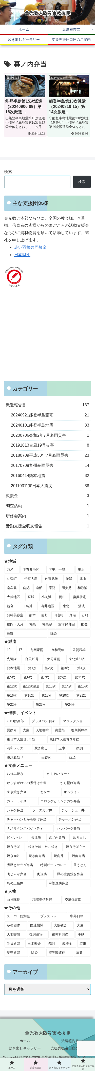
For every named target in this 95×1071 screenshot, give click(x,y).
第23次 (41, 704)
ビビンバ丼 (15, 837)
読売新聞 (13, 952)
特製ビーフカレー (53, 865)
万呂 (10, 569)
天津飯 (36, 837)
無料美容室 (15, 615)
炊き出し (41, 748)
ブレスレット (50, 916)
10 (8, 650)
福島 (32, 624)
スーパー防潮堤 (18, 916)
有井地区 (47, 606)
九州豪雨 (36, 650)
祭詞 (79, 748)
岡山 (62, 597)
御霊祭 (60, 730)
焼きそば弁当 (76, 847)
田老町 (59, 615)
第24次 (70, 704)
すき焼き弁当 (17, 792)
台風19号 (32, 659)
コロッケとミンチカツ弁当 (60, 801)
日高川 (27, 606)
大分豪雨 (53, 659)
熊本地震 (13, 668)
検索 (8, 171)
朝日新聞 (13, 943)
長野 (10, 633)
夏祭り (12, 730)
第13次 (51, 686)
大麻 (26, 730)
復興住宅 (79, 597)
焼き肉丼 (13, 856)
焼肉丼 (59, 856)
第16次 (12, 695)
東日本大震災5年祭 (21, 739)
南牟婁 (12, 588)
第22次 (12, 704)
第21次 (81, 695)
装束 (83, 943)
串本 (81, 569)
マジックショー (74, 721)
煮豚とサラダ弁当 (20, 865)
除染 (53, 633)
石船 (85, 615)
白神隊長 (13, 900)
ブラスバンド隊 (43, 721)
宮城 (31, 597)
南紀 (26, 588)
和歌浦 (82, 588)
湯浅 (81, 606)
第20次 (64, 695)
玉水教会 (34, 943)
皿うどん (80, 865)
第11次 (80, 677)
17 (20, 650)
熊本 (32, 615)
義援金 (67, 943)
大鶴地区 (13, 597)
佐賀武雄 (51, 579)
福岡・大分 (15, 624)
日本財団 (22, 255)
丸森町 (12, 579)
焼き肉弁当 (37, 856)
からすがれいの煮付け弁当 (26, 783)
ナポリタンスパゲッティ (25, 828)
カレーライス (17, 801)
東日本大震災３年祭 (64, 739)
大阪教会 (60, 925)
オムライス (72, 792)
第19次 (47, 695)
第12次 (12, 686)
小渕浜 (46, 597)
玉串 (62, 748)
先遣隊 (12, 659)
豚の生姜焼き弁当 (70, 874)
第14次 (67, 686)
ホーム (25, 1041)
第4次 (81, 668)
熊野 (44, 615)
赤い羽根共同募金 (30, 247)
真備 (72, 615)
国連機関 (36, 925)
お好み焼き (15, 774)
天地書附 (42, 730)
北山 (83, 579)
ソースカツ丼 (42, 810)
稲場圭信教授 (42, 900)
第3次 (65, 668)
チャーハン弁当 (70, 819)
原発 (52, 588)
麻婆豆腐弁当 (58, 883)
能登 (84, 624)
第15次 (83, 686)
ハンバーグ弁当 (68, 828)
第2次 (49, 668)
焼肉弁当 (78, 856)
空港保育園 (66, 624)
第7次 (45, 677)
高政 (79, 952)
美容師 (46, 757)
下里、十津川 (58, 569)
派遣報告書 (70, 1041)
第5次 (11, 677)
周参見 (66, 588)
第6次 (28, 677)
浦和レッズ (15, 748)
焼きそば (13, 847)
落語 (72, 757)
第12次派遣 (31, 686)
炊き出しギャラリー (25, 1048)
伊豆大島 (30, 579)
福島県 (47, 624)
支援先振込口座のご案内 (70, 1048)
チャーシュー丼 (73, 810)
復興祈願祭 (79, 730)
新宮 (10, 606)
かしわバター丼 (58, 774)
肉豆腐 (42, 874)
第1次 (32, 668)
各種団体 (13, 925)
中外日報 (76, 916)
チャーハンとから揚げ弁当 (26, 819)
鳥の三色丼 (15, 883)
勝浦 (69, 579)
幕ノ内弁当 (57, 837)
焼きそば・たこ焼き (43, 847)
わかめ (45, 792)
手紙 (81, 934)
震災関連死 (57, 952)
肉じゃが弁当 (17, 874)
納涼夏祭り (15, 757)
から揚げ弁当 (70, 783)
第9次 (62, 677)
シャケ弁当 (15, 810)
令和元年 (57, 650)
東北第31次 (77, 659)
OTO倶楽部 (15, 721)
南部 (39, 588)
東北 (66, 606)
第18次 (29, 695)
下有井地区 (31, 569)
